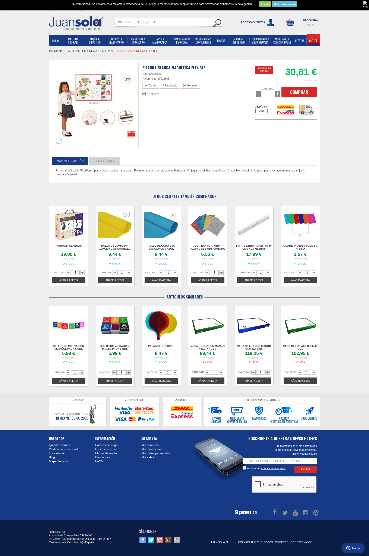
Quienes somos (59, 445)
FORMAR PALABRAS (69, 245)
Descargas (102, 457)
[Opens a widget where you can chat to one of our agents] (353, 548)
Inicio (53, 51)
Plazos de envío (106, 453)
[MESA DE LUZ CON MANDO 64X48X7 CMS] (253, 325)
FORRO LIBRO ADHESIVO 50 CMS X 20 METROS (254, 247)
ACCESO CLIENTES (253, 22)
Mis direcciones (151, 449)
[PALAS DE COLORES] (161, 325)
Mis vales (147, 457)
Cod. (145, 73)
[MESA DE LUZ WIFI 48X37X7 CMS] (300, 325)
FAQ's (99, 461)
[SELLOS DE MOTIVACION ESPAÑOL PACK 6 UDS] (68, 325)
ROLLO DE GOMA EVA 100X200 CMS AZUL (161, 247)
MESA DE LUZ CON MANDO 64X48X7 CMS (254, 347)
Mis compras (150, 445)
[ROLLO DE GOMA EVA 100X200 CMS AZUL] (161, 225)
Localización (57, 453)
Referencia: (149, 78)
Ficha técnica (104, 160)
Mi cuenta (149, 438)
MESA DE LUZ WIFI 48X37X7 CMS (300, 347)
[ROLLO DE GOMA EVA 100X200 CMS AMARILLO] (114, 225)
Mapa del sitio (58, 461)
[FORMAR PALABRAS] (68, 225)
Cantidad (268, 89)
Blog (52, 457)
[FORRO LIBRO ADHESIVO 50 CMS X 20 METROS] (253, 225)
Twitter (152, 85)
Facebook (170, 85)
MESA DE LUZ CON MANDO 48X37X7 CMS (207, 347)
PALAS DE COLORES (161, 346)
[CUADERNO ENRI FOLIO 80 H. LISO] (300, 225)
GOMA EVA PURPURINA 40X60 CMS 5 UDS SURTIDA (207, 247)
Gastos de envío (106, 449)
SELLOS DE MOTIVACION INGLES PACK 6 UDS (115, 347)
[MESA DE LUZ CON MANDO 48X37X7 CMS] (207, 325)
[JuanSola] (76, 22)
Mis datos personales (155, 453)
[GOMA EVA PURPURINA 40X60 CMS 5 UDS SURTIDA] (207, 225)
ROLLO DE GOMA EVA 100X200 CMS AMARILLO (114, 247)
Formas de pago (106, 445)
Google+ (192, 85)
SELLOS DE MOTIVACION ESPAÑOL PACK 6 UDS (68, 347)
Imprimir (154, 93)
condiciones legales (273, 468)
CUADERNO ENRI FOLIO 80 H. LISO (300, 247)
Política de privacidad (63, 449)
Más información (285, 4)
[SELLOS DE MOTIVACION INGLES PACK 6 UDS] (114, 325)
